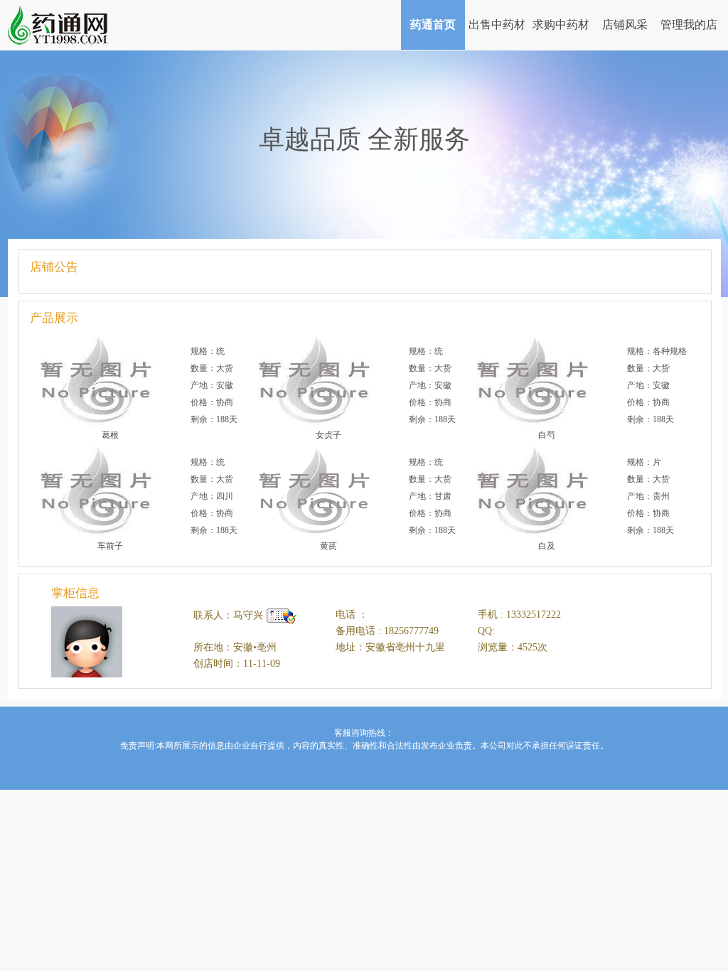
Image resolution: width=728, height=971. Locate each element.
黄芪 (328, 546)
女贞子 (328, 435)
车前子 (110, 546)
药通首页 (433, 24)
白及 (546, 546)
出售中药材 (497, 24)
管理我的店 (688, 24)
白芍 (546, 435)
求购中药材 (560, 24)
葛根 (110, 435)
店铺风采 (625, 24)
